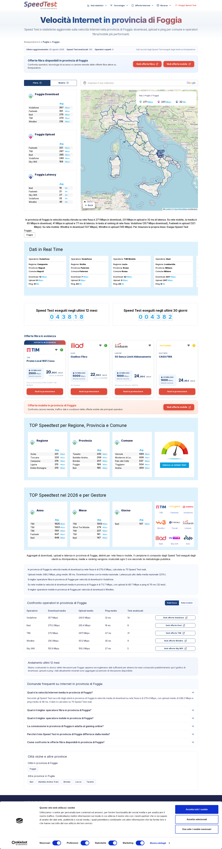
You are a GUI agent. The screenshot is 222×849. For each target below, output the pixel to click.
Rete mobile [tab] (187, 603)
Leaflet (168, 209)
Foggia (29, 235)
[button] (84, 202)
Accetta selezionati (197, 819)
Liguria (34, 464)
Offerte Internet (142, 5)
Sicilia (33, 454)
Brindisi (76, 461)
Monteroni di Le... (123, 457)
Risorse (164, 5)
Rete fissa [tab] (172, 603)
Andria (118, 468)
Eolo (188, 543)
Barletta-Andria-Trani (48, 782)
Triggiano (120, 464)
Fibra (35, 83)
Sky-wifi (174, 543)
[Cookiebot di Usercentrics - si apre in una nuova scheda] (19, 843)
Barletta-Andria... (81, 457)
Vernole (119, 454)
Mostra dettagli (158, 843)
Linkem (188, 528)
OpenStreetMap (180, 209)
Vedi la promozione (45, 391)
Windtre (161, 528)
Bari (75, 468)
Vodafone (188, 512)
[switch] (85, 843)
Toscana (35, 457)
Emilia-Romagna (38, 468)
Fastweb (175, 512)
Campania (35, 461)
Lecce (78, 782)
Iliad (161, 543)
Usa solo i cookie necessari (196, 829)
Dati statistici (97, 5)
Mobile (61, 83)
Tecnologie (119, 5)
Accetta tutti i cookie (197, 809)
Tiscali (174, 528)
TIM (161, 512)
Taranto (76, 454)
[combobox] (136, 83)
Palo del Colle (122, 461)
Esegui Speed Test (177, 226)
